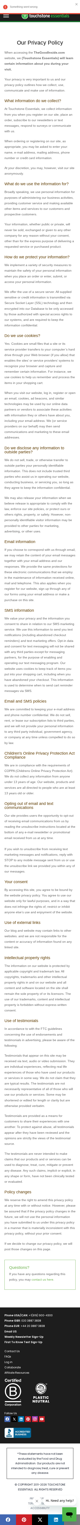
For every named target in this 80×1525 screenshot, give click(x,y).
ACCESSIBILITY (40, 1508)
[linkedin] (21, 1419)
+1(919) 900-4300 (41, 1315)
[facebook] (7, 1419)
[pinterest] (28, 1419)
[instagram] (35, 1419)
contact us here (42, 1279)
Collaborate (12, 1367)
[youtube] (42, 1419)
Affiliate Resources (16, 1373)
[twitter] (14, 1419)
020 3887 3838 (31, 1320)
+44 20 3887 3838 (33, 1326)
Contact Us (12, 1351)
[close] (76, 4)
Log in (8, 1362)
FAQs (7, 1356)
